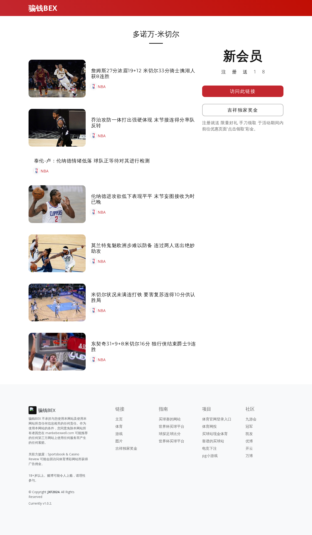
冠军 (249, 426)
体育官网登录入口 (216, 419)
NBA (102, 86)
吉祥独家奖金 (242, 110)
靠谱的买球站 (213, 441)
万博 (249, 455)
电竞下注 (209, 448)
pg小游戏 (210, 455)
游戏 (119, 433)
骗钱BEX (43, 8)
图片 (119, 441)
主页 (119, 419)
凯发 (249, 433)
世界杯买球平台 (171, 426)
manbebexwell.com (59, 433)
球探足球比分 (170, 433)
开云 (249, 448)
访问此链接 (243, 91)
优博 (249, 441)
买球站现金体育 (215, 433)
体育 (119, 426)
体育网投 (209, 426)
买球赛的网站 (170, 419)
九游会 (251, 419)
